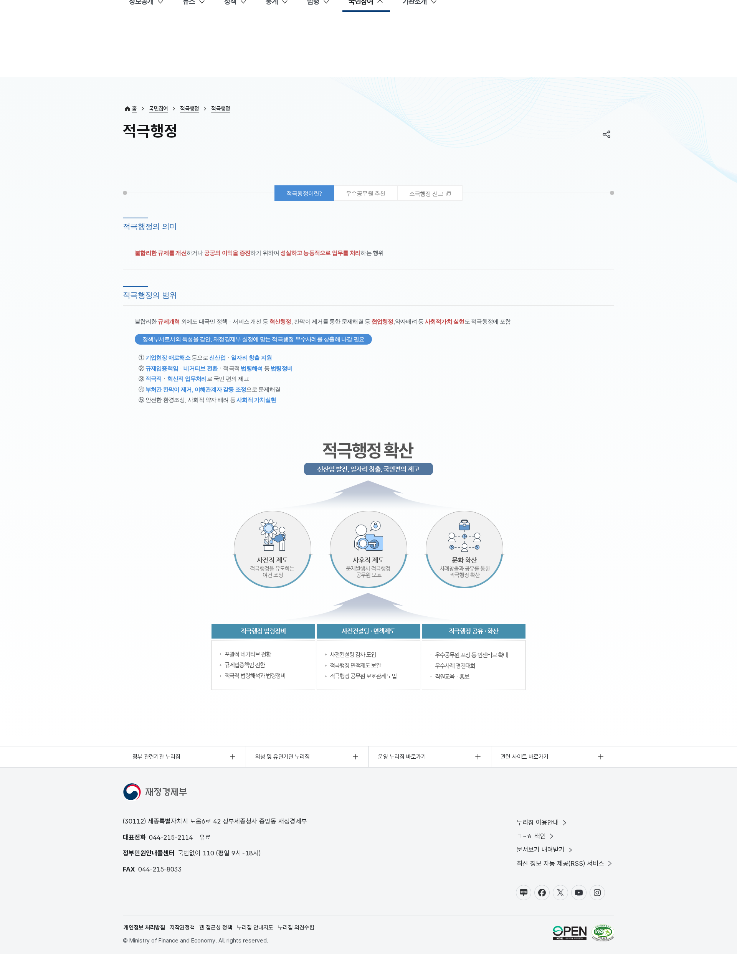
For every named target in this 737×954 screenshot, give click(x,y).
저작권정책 (182, 927)
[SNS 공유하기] (606, 134)
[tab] (430, 193)
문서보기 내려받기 (541, 849)
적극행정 (189, 108)
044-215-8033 (160, 869)
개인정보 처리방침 (144, 927)
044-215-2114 (171, 837)
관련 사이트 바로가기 (525, 756)
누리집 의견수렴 (296, 927)
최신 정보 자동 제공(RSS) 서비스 (560, 863)
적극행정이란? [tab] (304, 193)
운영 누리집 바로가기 (402, 756)
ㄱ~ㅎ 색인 (531, 836)
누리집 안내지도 (255, 927)
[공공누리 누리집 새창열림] (569, 934)
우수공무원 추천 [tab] (365, 193)
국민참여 (158, 108)
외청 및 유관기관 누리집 (282, 756)
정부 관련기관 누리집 (156, 756)
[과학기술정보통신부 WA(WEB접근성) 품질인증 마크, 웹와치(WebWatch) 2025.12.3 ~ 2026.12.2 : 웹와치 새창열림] (603, 934)
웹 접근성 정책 (215, 927)
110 (208, 853)
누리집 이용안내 (538, 822)
